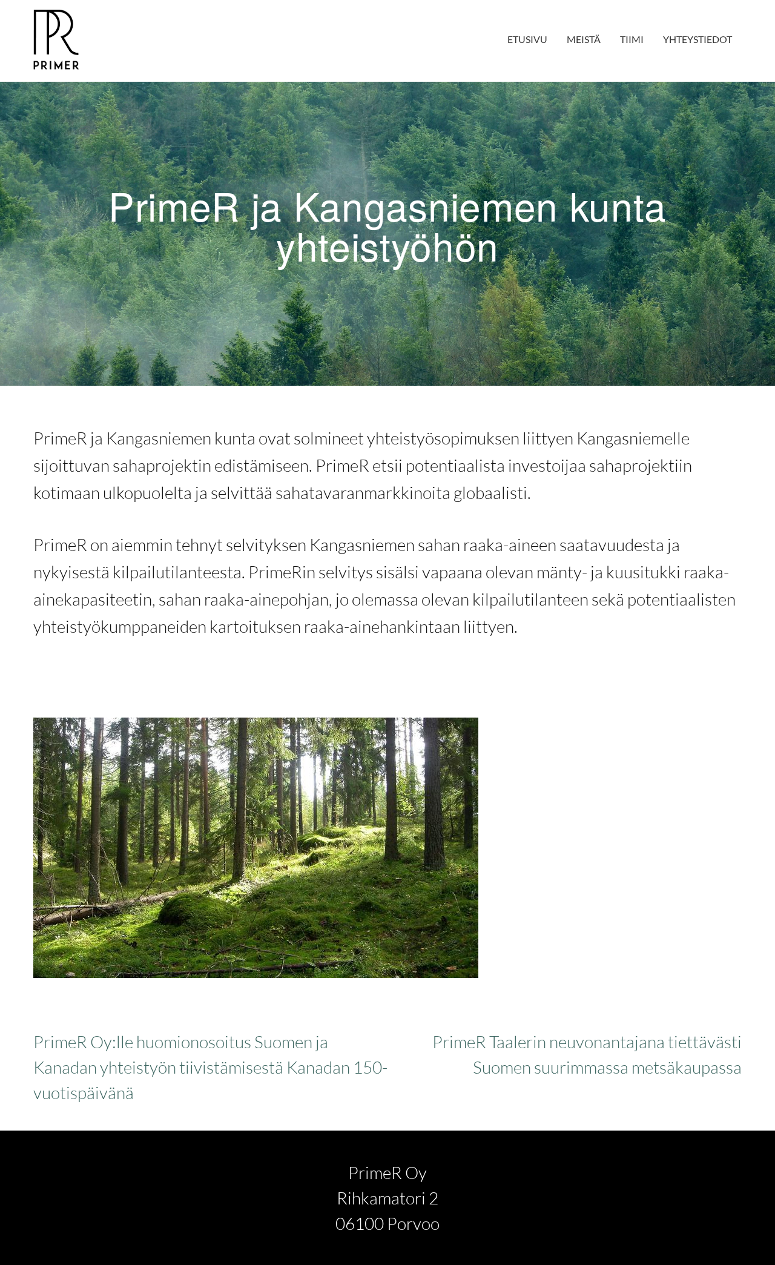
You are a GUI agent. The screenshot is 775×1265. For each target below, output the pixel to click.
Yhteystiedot (697, 39)
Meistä (584, 39)
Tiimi (632, 39)
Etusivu (527, 39)
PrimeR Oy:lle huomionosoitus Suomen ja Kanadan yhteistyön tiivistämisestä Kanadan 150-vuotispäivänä (210, 1067)
